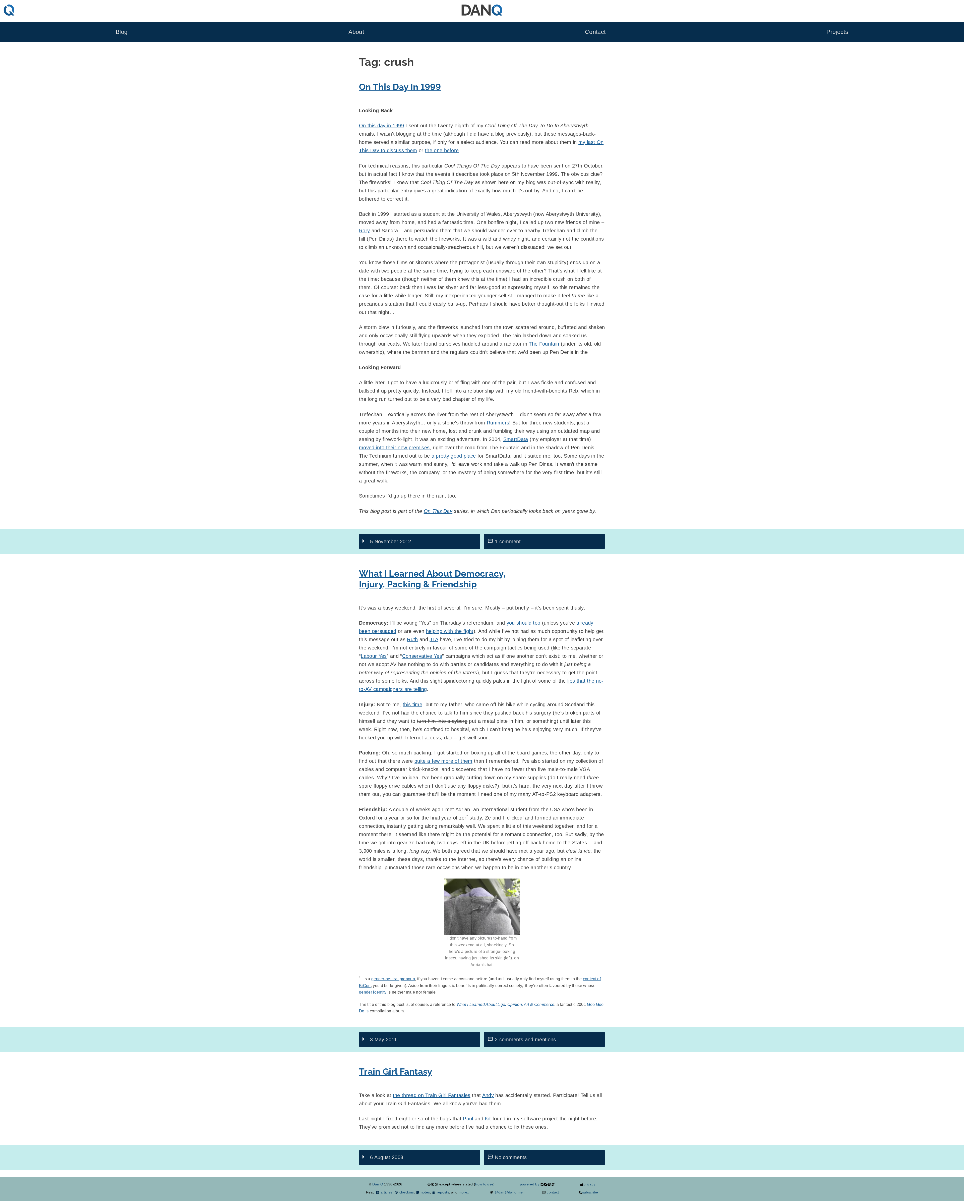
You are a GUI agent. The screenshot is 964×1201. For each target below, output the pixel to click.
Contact (595, 32)
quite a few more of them (443, 761)
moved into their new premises (394, 447)
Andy (488, 1095)
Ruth (412, 639)
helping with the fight (449, 631)
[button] (482, 907)
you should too (523, 623)
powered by (530, 1184)
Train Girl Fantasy (395, 1071)
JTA (434, 639)
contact (552, 1192)
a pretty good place (454, 456)
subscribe (590, 1192)
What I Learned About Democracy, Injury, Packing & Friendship (432, 578)
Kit (488, 1118)
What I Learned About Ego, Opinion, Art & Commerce (506, 1004)
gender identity (373, 992)
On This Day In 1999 (400, 87)
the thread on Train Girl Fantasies (431, 1095)
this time (412, 704)
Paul (468, 1118)
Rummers (498, 422)
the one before (442, 150)
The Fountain (544, 344)
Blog (122, 32)
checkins (406, 1192)
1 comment (508, 541)
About (356, 32)
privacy (589, 1184)
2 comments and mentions (525, 1039)
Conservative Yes (422, 656)
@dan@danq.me (508, 1192)
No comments (511, 1157)
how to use (484, 1184)
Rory (364, 230)
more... (464, 1192)
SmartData (515, 439)
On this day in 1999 (381, 125)
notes (424, 1192)
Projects (837, 32)
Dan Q (377, 1184)
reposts (442, 1192)
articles (386, 1192)
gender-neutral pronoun (393, 979)
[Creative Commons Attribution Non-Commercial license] (432, 1184)
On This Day (438, 511)
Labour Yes (374, 656)
